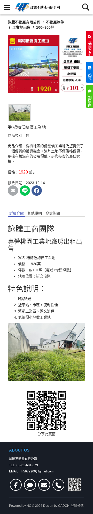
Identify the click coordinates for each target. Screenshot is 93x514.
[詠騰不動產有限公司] (37, 7)
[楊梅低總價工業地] (46, 64)
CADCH (63, 506)
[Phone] (58, 485)
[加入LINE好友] (30, 485)
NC (29, 506)
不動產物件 (55, 22)
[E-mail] (44, 485)
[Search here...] (86, 7)
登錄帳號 (77, 506)
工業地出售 (22, 27)
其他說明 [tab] (34, 213)
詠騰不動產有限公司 (24, 22)
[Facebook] (16, 485)
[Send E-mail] (13, 190)
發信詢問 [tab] (52, 213)
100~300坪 (45, 27)
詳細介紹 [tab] (16, 213)
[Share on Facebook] (37, 190)
